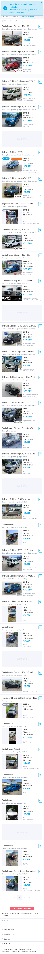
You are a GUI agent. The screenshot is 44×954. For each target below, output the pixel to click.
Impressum (5, 951)
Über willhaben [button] (9, 929)
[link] (14, 897)
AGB (16, 949)
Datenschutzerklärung (25, 949)
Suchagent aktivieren (23, 908)
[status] (22, 8)
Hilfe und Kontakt (7, 949)
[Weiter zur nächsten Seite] (29, 897)
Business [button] (7, 939)
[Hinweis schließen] (41, 2)
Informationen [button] (8, 934)
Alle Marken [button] (8, 921)
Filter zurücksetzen (27, 17)
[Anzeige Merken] (40, 26)
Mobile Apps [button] (8, 944)
